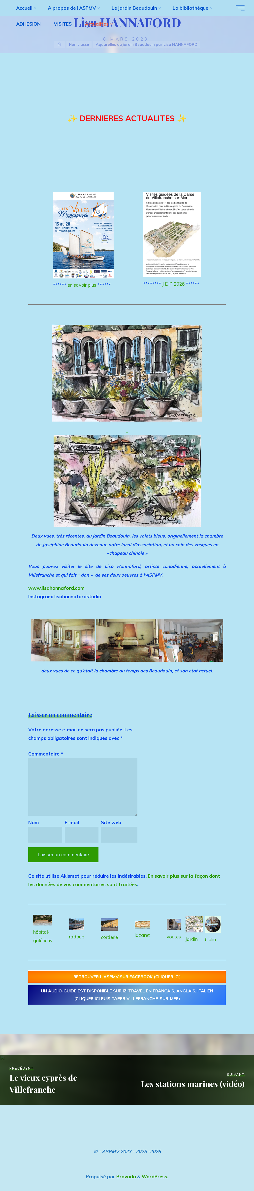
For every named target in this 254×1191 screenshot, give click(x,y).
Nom (33, 822)
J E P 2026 (173, 284)
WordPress (154, 1177)
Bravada (125, 1177)
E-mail (72, 822)
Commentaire (45, 754)
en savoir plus (81, 285)
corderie (109, 937)
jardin (192, 939)
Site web (111, 822)
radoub (76, 937)
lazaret (142, 935)
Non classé (79, 44)
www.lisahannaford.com (56, 588)
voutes (174, 937)
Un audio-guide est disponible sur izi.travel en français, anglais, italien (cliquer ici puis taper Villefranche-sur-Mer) (127, 994)
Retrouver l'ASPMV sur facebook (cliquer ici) (127, 976)
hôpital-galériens (42, 936)
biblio (210, 939)
